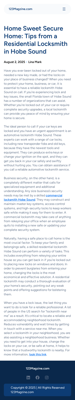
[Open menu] (64, 9)
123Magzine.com (20, 9)
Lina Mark (35, 62)
